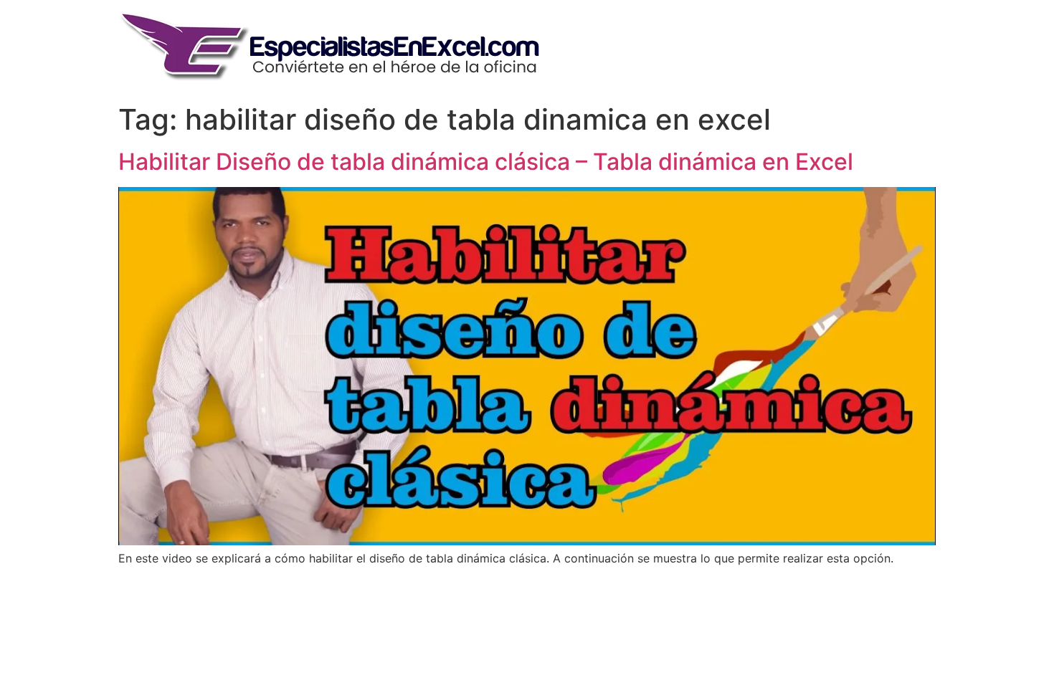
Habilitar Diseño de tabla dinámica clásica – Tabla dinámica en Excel (485, 162)
